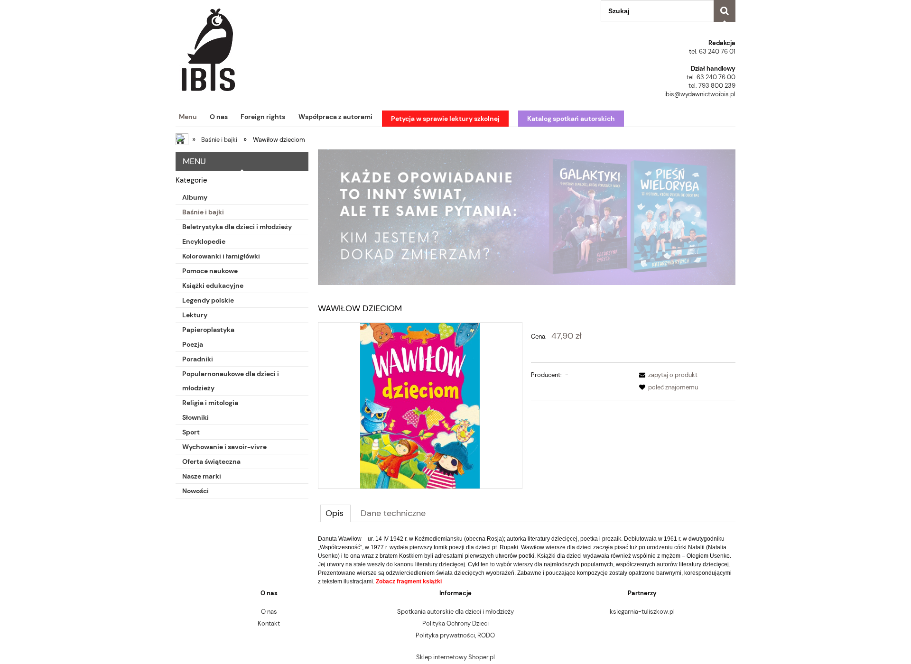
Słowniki (195, 417)
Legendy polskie (208, 300)
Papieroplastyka (208, 329)
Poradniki (197, 359)
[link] (526, 217)
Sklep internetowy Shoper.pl (455, 657)
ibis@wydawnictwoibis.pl (699, 94)
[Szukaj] (724, 11)
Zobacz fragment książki (409, 581)
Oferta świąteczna (211, 461)
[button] (666, 375)
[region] (526, 217)
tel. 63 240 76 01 (712, 51)
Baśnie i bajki (203, 212)
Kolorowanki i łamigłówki (221, 256)
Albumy (194, 197)
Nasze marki (201, 476)
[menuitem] (186, 117)
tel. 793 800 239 (711, 86)
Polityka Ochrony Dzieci (455, 623)
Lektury (194, 315)
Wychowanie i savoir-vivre (224, 447)
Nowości (195, 491)
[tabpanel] (526, 560)
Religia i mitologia (210, 402)
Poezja (192, 344)
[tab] (335, 513)
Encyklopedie (203, 241)
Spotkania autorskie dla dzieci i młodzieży (455, 612)
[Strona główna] (208, 46)
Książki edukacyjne (212, 285)
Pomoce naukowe (210, 271)
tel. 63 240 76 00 (711, 77)
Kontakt (269, 623)
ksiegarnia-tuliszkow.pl (642, 612)
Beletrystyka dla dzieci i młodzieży (237, 226)
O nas (269, 612)
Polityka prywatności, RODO (455, 635)
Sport (191, 432)
